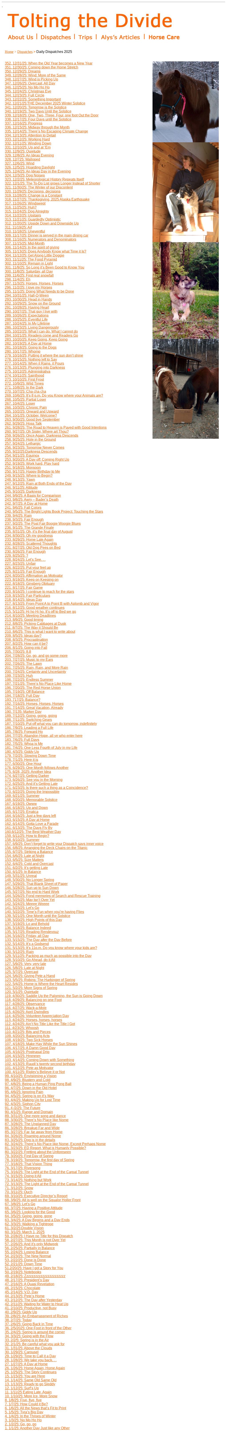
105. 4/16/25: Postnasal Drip (27, 1052)
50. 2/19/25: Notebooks (23, 1272)
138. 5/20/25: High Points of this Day (33, 920)
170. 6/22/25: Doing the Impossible (32, 792)
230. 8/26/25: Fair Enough (25, 551)
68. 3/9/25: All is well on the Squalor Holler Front (42, 1200)
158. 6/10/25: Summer (22, 840)
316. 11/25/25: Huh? (21, 207)
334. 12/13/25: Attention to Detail (30, 135)
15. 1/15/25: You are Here (25, 1376)
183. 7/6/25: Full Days (22, 740)
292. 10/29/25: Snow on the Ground (33, 303)
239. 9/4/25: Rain (18, 515)
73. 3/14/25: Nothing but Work (28, 1180)
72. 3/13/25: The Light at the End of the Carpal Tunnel (47, 1184)
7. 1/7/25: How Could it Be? (26, 1404)
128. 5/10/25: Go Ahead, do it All (30, 960)
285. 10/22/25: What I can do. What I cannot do (41, 331)
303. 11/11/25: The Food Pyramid (31, 259)
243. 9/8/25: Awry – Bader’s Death (32, 499)
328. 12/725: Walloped (22, 159)
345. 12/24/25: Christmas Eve (28, 91)
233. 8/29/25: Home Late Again (29, 539)
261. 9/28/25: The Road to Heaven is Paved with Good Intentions (56, 427)
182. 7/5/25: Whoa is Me (24, 744)
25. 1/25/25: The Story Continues (31, 1372)
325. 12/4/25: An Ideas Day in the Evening (38, 171)
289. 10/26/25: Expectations (27, 315)
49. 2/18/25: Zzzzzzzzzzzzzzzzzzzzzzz (35, 1276)
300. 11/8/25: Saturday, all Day (29, 271)
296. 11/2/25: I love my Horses (28, 287)
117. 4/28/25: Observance (25, 1004)
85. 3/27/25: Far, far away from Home (34, 1132)
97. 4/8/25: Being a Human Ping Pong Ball (38, 1084)
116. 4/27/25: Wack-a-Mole (26, 1008)
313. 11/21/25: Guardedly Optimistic (33, 219)
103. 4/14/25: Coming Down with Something (39, 1060)
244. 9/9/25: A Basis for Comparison (33, 495)
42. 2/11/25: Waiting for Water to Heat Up (36, 1304)
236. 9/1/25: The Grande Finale (29, 527)
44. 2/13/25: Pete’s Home (25, 1296)
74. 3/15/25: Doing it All (23, 1176)
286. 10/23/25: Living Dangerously (32, 327)
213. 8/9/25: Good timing (24, 619)
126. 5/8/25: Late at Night (24, 968)
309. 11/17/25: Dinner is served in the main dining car (46, 235)
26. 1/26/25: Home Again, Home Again (35, 1368)
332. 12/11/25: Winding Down (28, 143)
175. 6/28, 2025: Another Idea (28, 772)
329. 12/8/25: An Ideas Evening (29, 155)
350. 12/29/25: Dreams (23, 71)
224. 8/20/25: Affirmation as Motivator (34, 575)
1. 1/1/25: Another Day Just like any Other (37, 1428)
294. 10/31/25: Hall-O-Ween (27, 295)
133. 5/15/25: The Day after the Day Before (38, 940)
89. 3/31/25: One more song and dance (35, 1116)
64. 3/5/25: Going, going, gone (28, 1216)
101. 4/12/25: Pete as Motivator (29, 1068)
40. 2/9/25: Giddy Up (21, 1312)
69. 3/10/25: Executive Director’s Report (36, 1196)
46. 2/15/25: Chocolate (22, 1288)
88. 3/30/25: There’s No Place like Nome (36, 1120)
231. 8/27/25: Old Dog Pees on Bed (33, 547)
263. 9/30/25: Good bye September (32, 419)
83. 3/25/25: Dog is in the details (30, 1140)
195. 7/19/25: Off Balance (25, 692)
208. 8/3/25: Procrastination (26, 640)
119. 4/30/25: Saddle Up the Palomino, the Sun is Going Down (54, 996)
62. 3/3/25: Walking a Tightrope (29, 1224)
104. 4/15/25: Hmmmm (22, 1056)
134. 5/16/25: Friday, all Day (27, 936)
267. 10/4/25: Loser (20, 403)
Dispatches (25, 52)
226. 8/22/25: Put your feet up (28, 567)
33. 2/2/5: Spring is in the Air (27, 1340)
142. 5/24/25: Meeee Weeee (27, 904)
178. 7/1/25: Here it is (21, 760)
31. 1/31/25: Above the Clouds (28, 1348)
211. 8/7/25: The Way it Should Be (31, 627)
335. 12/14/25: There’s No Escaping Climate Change (46, 131)
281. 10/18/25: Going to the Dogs (31, 347)
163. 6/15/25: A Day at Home (27, 820)
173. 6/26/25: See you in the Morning (34, 780)
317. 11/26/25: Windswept (25, 203)
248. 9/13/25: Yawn (20, 479)
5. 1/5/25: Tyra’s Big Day (24, 1412)
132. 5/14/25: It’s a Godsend (27, 944)
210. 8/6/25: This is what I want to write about (40, 631)
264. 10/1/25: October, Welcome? (31, 415)
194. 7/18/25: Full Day (22, 696)
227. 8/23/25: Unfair (20, 563)
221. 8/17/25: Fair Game (24, 587)
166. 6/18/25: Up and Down (26, 808)
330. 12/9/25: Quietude (23, 151)
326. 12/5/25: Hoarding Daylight (30, 167)
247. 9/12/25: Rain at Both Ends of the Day (38, 483)
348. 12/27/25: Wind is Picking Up (31, 79)
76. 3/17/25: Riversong (22, 1168)
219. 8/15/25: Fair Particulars (27, 595)
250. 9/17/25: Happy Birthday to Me (32, 471)
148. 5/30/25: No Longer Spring (29, 880)
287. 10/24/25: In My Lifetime (27, 323)
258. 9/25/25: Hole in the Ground (30, 439)
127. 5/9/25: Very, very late (25, 964)
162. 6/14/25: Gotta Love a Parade (32, 824)
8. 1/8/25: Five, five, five (23, 1400)
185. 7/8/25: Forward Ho (24, 732)
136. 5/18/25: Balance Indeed (28, 928)
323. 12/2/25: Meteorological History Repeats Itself (44, 179)
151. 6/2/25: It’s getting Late (26, 868)
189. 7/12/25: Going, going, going (31, 716)
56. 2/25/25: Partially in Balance (30, 1248)
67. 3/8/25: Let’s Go (20, 1204)
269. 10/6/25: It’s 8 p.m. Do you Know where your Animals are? (54, 395)
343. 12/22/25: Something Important (33, 99)
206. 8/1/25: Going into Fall (26, 648)
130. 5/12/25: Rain (19, 952)
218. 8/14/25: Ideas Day (23, 599)
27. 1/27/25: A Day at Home (26, 1364)
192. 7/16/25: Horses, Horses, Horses (34, 704)
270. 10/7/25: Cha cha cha (25, 391)
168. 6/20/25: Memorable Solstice (31, 800)
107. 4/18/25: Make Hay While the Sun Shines (41, 1044)
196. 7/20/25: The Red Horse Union (33, 688)
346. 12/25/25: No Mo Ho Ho (27, 87)
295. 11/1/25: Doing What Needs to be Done (39, 291)
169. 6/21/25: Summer (22, 796)
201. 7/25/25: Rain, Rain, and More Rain (36, 668)
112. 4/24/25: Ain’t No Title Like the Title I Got (40, 1024)
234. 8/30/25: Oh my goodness (29, 535)
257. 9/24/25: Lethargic (23, 443)
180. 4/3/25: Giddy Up (22, 752)
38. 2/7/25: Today (18, 1320)
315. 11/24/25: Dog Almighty (27, 211)
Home (9, 52)
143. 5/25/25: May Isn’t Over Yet (30, 900)
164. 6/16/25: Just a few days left (30, 816)
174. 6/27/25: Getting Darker (27, 776)
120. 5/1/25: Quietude (22, 992)
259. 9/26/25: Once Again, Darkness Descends (41, 435)
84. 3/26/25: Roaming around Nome (33, 1136)
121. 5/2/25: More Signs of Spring (31, 988)
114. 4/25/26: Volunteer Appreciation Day (37, 1016)
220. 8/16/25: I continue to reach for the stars (39, 591)
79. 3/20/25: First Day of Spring (29, 1156)
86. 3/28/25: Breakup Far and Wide (32, 1128)
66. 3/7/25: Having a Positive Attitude (34, 1208)
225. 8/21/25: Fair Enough (25, 571)
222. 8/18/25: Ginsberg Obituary (30, 583)
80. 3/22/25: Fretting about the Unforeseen (38, 1152)
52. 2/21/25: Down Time (23, 1264)
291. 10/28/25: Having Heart (27, 307)
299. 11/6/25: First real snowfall (29, 275)
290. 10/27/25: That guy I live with (31, 311)
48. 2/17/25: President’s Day (27, 1280)
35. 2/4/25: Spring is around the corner (35, 1332)
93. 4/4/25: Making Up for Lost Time (32, 1100)
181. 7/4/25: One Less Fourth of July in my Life (41, 748)
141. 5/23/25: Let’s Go (22, 908)
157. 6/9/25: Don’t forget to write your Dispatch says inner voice (54, 844)
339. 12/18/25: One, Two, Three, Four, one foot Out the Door (51, 115)
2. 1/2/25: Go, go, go (20, 1424)
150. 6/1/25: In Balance (23, 872)
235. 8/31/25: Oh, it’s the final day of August (38, 531)
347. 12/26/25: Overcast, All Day (30, 83)
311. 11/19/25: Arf (18, 227)
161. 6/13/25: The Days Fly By (28, 828)
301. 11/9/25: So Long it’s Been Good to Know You (44, 267)
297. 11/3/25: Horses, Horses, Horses (34, 283)
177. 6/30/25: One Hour (23, 764)
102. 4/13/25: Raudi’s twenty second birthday (40, 1064)
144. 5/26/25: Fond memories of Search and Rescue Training (52, 896)
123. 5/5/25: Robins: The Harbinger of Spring (40, 980)
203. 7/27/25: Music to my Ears (29, 660)
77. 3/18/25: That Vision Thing (28, 1164)
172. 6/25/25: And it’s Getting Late (31, 784)
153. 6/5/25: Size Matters (24, 860)
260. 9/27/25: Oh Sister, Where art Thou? (37, 431)
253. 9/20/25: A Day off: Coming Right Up (37, 459)
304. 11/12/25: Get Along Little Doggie (34, 255)
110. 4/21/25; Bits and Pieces (28, 1032)
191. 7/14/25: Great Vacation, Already (34, 708)
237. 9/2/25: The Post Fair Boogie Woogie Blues (43, 523)
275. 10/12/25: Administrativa (27, 371)
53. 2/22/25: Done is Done (25, 1260)
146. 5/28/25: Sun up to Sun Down (32, 888)
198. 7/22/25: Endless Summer (29, 680)
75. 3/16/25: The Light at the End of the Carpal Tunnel (47, 1172)
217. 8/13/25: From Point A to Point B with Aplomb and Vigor (52, 603)
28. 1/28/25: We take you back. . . (31, 1360)
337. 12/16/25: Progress (23, 123)
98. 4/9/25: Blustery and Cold (27, 1080)
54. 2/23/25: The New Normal (28, 1256)
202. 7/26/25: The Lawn (23, 664)
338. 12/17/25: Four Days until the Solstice (38, 119)
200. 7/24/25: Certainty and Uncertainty (35, 672)
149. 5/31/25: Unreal (21, 876)
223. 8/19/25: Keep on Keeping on (32, 579)
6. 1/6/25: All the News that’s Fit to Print (35, 1408)
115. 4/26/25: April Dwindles (27, 1012)
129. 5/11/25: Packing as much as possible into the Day (48, 956)
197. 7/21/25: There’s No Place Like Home (38, 684)
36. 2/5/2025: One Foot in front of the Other (38, 1328)
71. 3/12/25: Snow (19, 1188)
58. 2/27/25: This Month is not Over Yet (35, 1240)
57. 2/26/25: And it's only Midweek (31, 1244)
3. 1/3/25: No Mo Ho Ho (23, 1420)
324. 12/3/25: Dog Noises (25, 175)
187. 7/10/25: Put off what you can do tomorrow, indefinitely (51, 724)
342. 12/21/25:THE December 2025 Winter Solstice (45, 103)
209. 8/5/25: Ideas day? (23, 636)
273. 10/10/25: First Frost (24, 379)
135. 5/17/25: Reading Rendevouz (32, 932)
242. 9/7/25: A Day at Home (26, 503)
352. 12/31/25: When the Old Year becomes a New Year (48, 63)
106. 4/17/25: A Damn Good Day (30, 1048)
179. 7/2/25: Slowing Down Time (30, 756)
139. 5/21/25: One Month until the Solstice (37, 916)
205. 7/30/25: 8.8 (18, 652)
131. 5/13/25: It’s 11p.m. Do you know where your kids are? (51, 948)
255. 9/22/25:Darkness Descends (31, 451)
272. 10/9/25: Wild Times (24, 383)
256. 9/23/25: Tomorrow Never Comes (34, 447)
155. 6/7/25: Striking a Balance (29, 852)
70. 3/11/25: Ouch (18, 1192)
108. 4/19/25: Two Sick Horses (29, 1040)
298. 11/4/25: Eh (17, 279)
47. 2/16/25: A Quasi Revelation (29, 1284)
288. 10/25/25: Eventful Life (26, 319)
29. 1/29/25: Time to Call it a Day (30, 1356)
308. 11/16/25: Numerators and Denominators (40, 239)
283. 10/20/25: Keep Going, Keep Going (36, 339)
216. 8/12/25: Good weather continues (35, 607)
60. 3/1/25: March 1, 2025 (25, 1232)
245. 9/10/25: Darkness (23, 491)
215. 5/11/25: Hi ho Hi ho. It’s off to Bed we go (40, 611)
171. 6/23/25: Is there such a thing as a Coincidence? (46, 788)
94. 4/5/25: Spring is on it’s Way (29, 1096)
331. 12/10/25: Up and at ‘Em (28, 147)
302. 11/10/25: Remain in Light (29, 263)
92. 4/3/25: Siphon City (23, 1104)
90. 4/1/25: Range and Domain (29, 1112)
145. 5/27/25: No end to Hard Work (32, 892)
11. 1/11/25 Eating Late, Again (28, 1392)
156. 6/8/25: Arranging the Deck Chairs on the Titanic (46, 848)
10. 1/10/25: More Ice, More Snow (31, 1396)
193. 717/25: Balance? (22, 700)
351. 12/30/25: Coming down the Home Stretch (41, 67)
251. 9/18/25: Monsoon (23, 467)
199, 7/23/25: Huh (19, 676)
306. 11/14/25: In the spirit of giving (32, 247)
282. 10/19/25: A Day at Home (28, 343)
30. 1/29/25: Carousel (22, 1352)
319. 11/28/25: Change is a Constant (33, 195)
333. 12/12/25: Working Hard (27, 139)
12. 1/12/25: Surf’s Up (22, 1388)
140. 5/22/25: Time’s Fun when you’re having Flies (44, 912)
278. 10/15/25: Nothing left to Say (31, 359)
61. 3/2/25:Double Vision (24, 1228)
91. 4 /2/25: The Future (22, 1108)
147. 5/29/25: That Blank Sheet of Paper (36, 884)
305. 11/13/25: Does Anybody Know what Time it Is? (45, 251)
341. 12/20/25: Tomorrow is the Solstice (36, 107)
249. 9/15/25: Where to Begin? (29, 475)
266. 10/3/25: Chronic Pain (26, 407)
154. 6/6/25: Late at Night (24, 856)
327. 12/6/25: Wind (19, 163)
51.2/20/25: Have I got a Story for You (34, 1268)
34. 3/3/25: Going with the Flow (29, 1336)
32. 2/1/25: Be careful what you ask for (35, 1344)
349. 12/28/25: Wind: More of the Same (35, 75)
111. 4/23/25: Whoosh (22, 1028)
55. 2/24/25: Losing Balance (27, 1252)
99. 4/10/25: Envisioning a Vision (31, 1076)
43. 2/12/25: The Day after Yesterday (33, 1300)
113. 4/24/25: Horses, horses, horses (33, 1020)
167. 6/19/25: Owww (21, 804)
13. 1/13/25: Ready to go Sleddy (30, 1384)
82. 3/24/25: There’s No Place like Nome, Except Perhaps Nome (55, 1144)
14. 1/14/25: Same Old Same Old (31, 1380)
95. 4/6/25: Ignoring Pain (24, 1092)
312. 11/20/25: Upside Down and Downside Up (42, 223)
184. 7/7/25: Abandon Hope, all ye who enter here (43, 736)
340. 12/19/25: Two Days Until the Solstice (38, 111)
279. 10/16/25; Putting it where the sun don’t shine (44, 355)
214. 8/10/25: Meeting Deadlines (30, 615)
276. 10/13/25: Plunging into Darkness (35, 367)
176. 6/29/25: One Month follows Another (36, 768)
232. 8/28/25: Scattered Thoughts (31, 543)
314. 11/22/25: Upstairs (23, 215)
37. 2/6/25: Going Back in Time (29, 1324)
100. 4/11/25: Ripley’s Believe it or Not (35, 1072)
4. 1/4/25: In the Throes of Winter (30, 1416)
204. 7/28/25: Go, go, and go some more (36, 656)
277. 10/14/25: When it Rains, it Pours (34, 363)
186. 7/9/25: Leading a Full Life (29, 728)
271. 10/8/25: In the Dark (24, 387)
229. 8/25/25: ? (16, 555)
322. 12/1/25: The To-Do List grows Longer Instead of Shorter (52, 183)
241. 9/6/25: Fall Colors (23, 507)
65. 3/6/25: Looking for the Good (30, 1212)
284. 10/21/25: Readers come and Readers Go (41, 335)
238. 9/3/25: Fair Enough (24, 519)
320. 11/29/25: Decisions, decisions (33, 191)
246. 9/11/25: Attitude (21, 487)
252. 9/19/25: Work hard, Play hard (32, 463)
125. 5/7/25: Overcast (21, 972)
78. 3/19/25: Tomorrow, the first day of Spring (39, 1160)
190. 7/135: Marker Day (23, 712)
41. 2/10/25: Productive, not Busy (31, 1308)
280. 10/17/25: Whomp (22, 351)
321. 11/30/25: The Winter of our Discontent (39, 187)
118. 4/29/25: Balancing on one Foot (33, 1000)
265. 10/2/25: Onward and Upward (32, 411)
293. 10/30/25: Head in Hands (28, 299)
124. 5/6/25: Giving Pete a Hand (30, 976)
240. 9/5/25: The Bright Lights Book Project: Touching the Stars (54, 511)
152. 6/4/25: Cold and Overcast (29, 864)
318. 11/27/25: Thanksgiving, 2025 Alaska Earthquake (47, 199)
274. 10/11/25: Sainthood (24, 375)
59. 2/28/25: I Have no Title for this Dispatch (39, 1236)
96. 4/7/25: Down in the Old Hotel (31, 1088)
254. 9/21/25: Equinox (22, 455)
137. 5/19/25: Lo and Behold (27, 924)
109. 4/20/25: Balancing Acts (27, 1036)
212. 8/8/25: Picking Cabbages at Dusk (35, 623)
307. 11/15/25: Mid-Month (25, 243)
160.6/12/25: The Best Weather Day (33, 832)
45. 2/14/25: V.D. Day (21, 1292)
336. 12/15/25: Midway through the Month (37, 127)
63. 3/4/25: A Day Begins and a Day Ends (37, 1220)
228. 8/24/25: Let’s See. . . (25, 559)
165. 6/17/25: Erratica (21, 812)
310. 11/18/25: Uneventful (25, 231)
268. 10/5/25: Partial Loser (25, 399)
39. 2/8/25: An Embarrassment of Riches (36, 1316)
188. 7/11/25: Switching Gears (28, 720)
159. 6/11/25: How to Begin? (27, 836)
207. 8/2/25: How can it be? (26, 644)
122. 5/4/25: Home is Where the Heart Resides (41, 984)
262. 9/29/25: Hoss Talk (23, 423)
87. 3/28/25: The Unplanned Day (30, 1124)
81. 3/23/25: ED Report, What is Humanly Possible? (45, 1148)
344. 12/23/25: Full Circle (24, 95)
